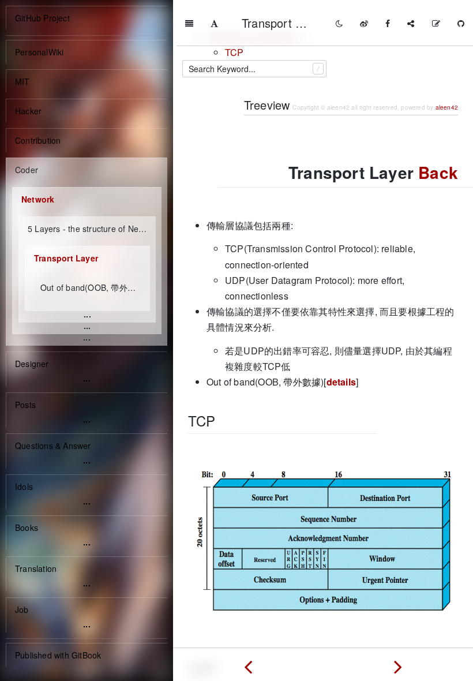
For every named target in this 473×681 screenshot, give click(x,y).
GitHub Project (42, 18)
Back (438, 172)
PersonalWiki (39, 52)
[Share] (411, 23)
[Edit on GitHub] (436, 23)
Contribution (38, 140)
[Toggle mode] (339, 23)
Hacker (28, 111)
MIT (22, 81)
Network (37, 199)
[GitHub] (461, 23)
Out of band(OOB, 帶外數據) (92, 287)
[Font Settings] (214, 23)
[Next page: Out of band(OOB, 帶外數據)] (398, 664)
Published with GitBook (58, 655)
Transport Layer (66, 258)
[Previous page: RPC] (248, 664)
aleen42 (447, 107)
